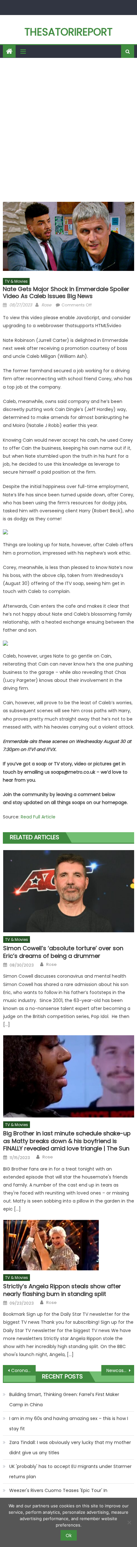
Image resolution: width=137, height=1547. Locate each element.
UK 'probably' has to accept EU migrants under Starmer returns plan (70, 1471)
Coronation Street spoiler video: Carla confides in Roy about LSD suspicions (23, 1370)
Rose (46, 305)
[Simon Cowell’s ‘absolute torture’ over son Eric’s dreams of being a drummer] (68, 891)
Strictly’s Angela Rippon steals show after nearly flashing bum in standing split (62, 1290)
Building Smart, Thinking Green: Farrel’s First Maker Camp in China (64, 1399)
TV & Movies (16, 281)
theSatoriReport (68, 32)
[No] (129, 1522)
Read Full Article (38, 817)
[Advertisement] (68, 130)
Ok (69, 1535)
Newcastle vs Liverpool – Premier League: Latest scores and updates (120, 1370)
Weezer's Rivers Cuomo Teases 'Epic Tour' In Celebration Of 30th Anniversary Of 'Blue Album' (62, 1495)
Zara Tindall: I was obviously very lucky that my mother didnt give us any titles (70, 1447)
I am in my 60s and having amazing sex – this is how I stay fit (68, 1423)
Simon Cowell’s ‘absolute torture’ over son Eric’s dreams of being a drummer (63, 951)
